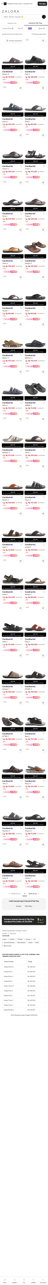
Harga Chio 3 (8, 971)
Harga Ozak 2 (8, 991)
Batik (37, 942)
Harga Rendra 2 (9, 1010)
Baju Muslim (21, 942)
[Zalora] (24, 11)
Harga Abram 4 (9, 967)
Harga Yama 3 (8, 1005)
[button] (24, 3)
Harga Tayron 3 (9, 986)
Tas (34, 939)
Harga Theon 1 (8, 1000)
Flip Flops (28, 906)
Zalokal (12, 939)
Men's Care (7, 945)
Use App (42, 4)
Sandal (18, 906)
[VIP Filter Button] (31, 28)
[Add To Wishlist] (21, 71)
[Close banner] (2, 4)
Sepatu (28, 939)
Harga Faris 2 (8, 995)
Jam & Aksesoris (9, 942)
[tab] (12, 23)
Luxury (4, 939)
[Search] (44, 17)
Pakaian (20, 939)
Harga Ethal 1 (8, 981)
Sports (30, 942)
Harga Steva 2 (8, 976)
